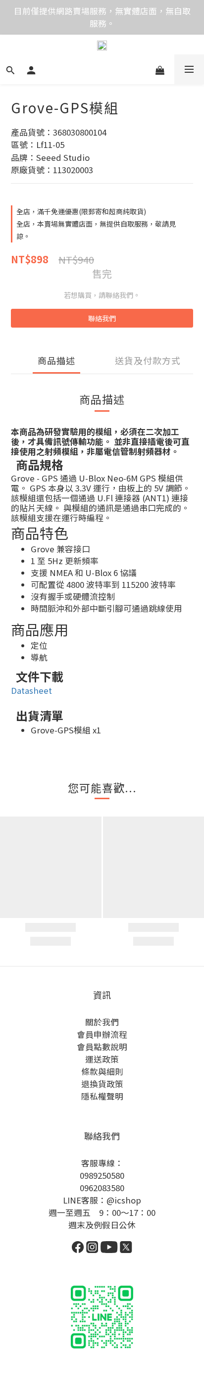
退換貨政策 (102, 1084)
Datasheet (31, 690)
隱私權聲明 (102, 1096)
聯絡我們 (102, 318)
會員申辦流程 (102, 1034)
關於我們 (102, 1022)
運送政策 (102, 1059)
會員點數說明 (102, 1047)
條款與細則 (102, 1071)
